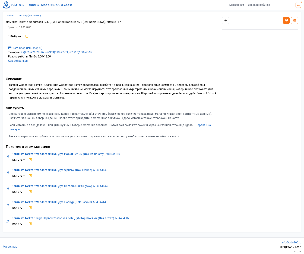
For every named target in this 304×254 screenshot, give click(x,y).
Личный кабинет (259, 5)
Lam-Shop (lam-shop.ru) (29, 15)
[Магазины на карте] (286, 20)
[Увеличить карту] (225, 20)
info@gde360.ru (291, 242)
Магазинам (236, 5)
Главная (10, 15)
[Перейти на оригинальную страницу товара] (7, 157)
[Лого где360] (37, 4)
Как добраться (18, 60)
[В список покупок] (27, 36)
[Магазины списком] (294, 20)
